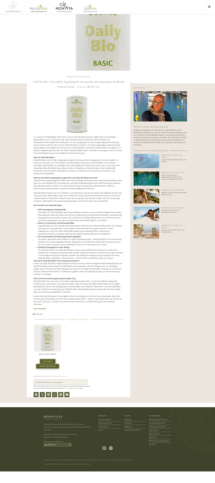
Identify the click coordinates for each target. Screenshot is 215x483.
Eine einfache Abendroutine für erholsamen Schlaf (172, 177)
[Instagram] (111, 448)
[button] (36, 394)
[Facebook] (104, 448)
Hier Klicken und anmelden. (74, 388)
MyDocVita (73, 77)
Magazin (85, 77)
